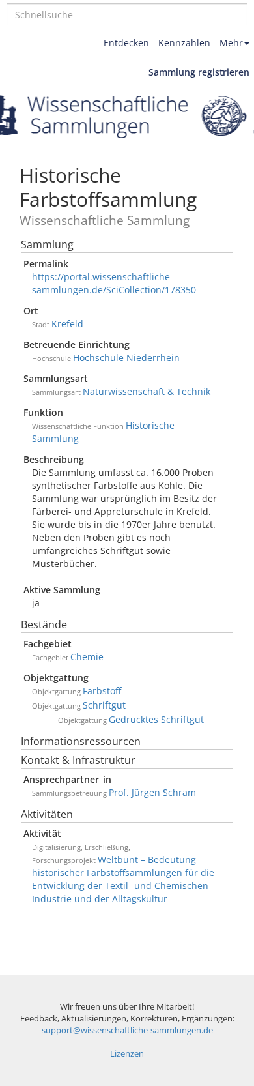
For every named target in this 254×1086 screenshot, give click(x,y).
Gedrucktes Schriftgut (156, 719)
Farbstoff (102, 690)
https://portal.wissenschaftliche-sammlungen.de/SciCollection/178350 (114, 283)
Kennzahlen (184, 43)
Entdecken (126, 43)
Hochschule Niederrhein (126, 357)
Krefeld (67, 323)
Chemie (87, 657)
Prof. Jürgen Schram (152, 792)
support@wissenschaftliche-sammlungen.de (127, 1030)
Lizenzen (127, 1053)
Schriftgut (104, 705)
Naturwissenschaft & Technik (146, 391)
